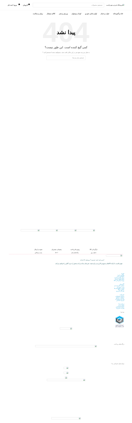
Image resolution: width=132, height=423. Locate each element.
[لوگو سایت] (115, 5)
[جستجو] (35, 5)
